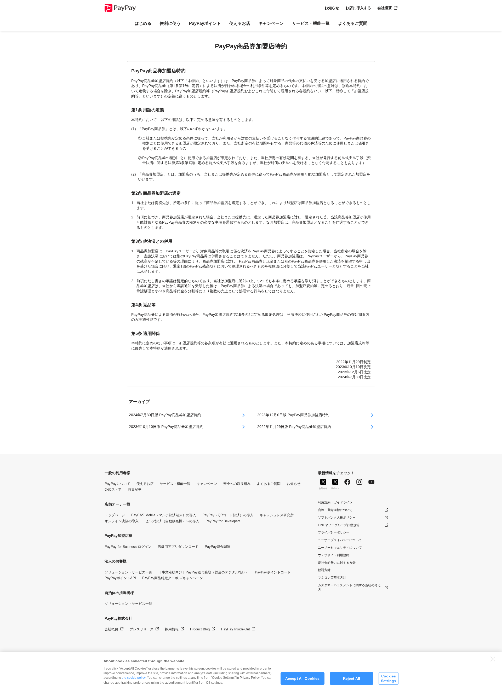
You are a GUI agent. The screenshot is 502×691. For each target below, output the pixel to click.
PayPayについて (117, 484)
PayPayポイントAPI (120, 578)
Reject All (351, 678)
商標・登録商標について (335, 510)
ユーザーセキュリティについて (340, 547)
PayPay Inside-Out (235, 629)
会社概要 (384, 8)
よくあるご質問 (352, 23)
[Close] (492, 659)
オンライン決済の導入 (122, 521)
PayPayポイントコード (273, 572)
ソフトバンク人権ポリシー (337, 517)
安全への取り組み (236, 484)
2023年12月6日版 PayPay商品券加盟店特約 (293, 415)
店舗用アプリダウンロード (178, 547)
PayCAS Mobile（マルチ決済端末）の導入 (163, 515)
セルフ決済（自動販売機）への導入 (172, 521)
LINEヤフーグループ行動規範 (339, 525)
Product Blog (200, 629)
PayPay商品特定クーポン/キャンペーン (172, 578)
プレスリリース (141, 629)
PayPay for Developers (223, 521)
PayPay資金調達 (217, 547)
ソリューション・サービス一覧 (128, 572)
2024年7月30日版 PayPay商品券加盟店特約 (165, 415)
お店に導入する (358, 8)
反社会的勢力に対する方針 (337, 563)
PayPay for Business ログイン (128, 547)
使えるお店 (239, 23)
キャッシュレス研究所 (277, 515)
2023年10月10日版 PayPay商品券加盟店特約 (166, 427)
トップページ (115, 515)
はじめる (143, 23)
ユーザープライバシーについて (340, 540)
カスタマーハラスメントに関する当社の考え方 (349, 587)
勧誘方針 (324, 570)
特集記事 (134, 489)
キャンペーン (271, 23)
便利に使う (170, 23)
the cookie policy (133, 678)
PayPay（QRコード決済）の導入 (227, 515)
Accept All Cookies (302, 678)
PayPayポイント (205, 23)
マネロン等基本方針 (332, 577)
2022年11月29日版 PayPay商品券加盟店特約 (294, 427)
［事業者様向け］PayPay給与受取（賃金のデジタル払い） (203, 572)
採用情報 (172, 629)
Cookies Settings (388, 678)
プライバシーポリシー (333, 532)
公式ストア (113, 489)
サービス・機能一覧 (311, 23)
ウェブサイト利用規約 (333, 555)
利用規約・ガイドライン (335, 502)
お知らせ (331, 8)
